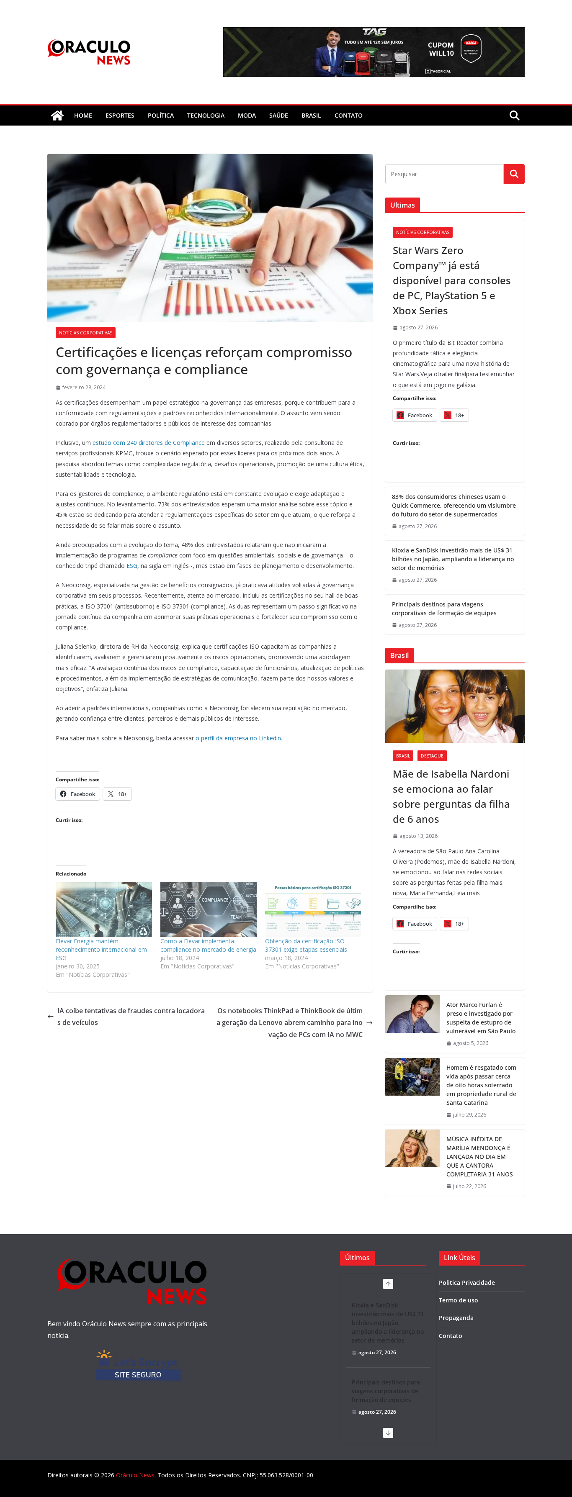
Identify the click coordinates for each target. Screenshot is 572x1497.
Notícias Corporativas (85, 333)
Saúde (278, 115)
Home (83, 115)
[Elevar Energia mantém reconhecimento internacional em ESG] (104, 909)
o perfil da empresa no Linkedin (238, 738)
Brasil (311, 115)
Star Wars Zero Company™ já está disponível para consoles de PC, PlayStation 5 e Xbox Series (452, 280)
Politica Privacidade (467, 1282)
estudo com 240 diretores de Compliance (149, 443)
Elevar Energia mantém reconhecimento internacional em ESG (101, 949)
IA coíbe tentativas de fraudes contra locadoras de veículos (131, 1016)
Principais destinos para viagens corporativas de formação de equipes (444, 608)
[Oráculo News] (57, 115)
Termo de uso (458, 1300)
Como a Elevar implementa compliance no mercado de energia (208, 945)
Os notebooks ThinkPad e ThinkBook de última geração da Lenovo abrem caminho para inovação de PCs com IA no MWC (289, 1023)
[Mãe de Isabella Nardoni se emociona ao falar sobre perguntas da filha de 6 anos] (455, 706)
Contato (450, 1336)
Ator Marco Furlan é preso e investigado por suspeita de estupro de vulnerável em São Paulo (480, 1018)
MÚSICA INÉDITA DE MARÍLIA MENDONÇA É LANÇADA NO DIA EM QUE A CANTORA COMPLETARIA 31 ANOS (479, 1156)
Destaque (432, 756)
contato (349, 115)
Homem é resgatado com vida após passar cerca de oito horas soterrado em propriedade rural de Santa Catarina (481, 1085)
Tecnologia (205, 115)
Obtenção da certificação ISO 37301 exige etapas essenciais (306, 945)
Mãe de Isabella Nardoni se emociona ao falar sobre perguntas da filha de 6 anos (451, 796)
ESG (131, 566)
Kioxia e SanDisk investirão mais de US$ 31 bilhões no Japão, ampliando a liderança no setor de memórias (453, 559)
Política (161, 115)
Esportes (120, 115)
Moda (247, 115)
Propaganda (456, 1318)
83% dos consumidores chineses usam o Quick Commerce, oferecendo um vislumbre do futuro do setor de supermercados (454, 505)
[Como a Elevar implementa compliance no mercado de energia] (208, 909)
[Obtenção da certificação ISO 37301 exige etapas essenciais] (313, 909)
